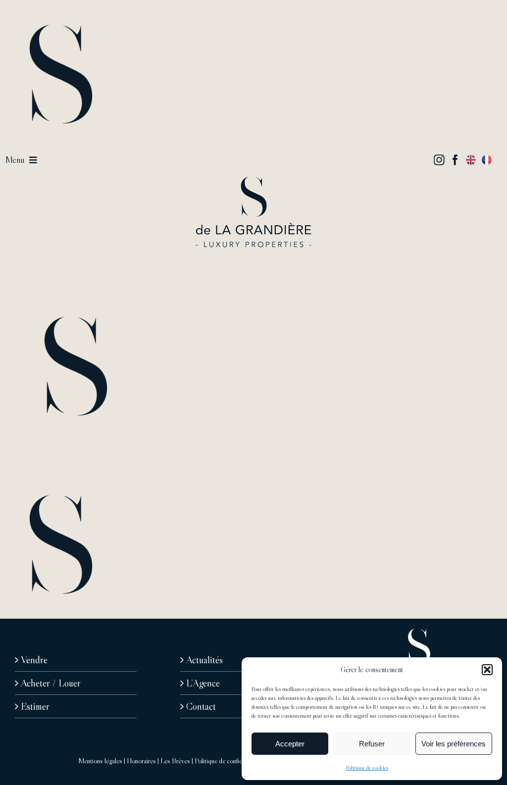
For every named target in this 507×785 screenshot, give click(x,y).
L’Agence (203, 683)
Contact (201, 706)
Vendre (34, 660)
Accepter (289, 743)
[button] (487, 670)
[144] (253, 181)
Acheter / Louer (51, 683)
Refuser (372, 743)
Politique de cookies (367, 767)
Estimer (35, 706)
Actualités (204, 660)
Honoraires (141, 760)
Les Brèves (175, 760)
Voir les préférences (453, 743)
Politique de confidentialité (229, 760)
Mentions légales (100, 760)
